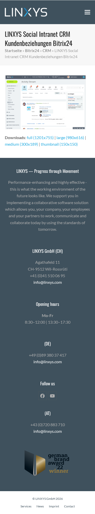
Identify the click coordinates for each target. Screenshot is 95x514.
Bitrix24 (32, 50)
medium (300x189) (21, 144)
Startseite (13, 50)
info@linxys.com (47, 282)
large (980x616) (70, 137)
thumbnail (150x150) (59, 144)
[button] (87, 12)
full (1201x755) (40, 137)
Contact (69, 506)
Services (26, 506)
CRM (47, 50)
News (40, 506)
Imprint (54, 506)
